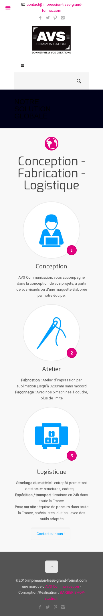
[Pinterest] (55, 17)
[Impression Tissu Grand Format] (51, 41)
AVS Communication (62, 586)
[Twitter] (48, 17)
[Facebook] (40, 17)
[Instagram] (63, 17)
